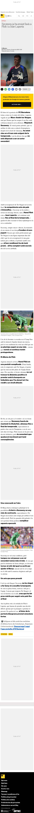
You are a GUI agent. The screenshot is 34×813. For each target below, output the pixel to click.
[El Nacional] (2, 16)
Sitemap (4, 791)
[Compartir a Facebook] (12, 89)
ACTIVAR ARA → (17, 104)
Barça (10, 634)
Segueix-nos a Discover (7, 12)
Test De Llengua (20, 12)
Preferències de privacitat (10, 802)
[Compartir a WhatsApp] (5, 89)
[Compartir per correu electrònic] (16, 89)
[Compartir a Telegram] (9, 89)
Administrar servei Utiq (9, 805)
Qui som (4, 780)
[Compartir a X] (2, 89)
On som (4, 786)
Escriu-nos (5, 788)
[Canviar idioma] (27, 16)
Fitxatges (4, 634)
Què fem (4, 783)
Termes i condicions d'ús (10, 794)
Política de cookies (8, 799)
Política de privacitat (8, 797)
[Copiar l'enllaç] (20, 89)
